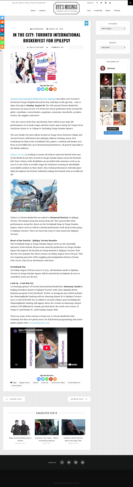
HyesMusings (38, 29)
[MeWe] (2, 34)
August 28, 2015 (56, 29)
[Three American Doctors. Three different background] (106, 106)
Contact (42, 10)
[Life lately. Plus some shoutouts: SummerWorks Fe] (119, 79)
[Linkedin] (2, 26)
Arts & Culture (37, 47)
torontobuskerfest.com (39, 322)
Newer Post (77, 399)
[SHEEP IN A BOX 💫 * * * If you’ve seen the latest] (119, 106)
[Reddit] (2, 22)
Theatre (117, 10)
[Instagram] (105, 2)
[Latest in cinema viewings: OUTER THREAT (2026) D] (106, 93)
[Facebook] (97, 2)
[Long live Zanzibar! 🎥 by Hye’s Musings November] (106, 79)
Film (88, 10)
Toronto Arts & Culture (58, 383)
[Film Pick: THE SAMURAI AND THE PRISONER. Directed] (106, 119)
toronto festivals (16, 386)
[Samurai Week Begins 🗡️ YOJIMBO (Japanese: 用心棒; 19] (119, 119)
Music (108, 10)
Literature (98, 10)
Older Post (15, 399)
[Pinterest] (51, 89)
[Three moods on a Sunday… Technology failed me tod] (119, 93)
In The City (44, 383)
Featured (35, 383)
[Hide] (1, 51)
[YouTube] (109, 2)
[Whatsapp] (47, 89)
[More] (55, 89)
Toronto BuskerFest (74, 383)
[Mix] (2, 38)
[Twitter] (101, 2)
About (33, 10)
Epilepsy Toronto (17, 154)
